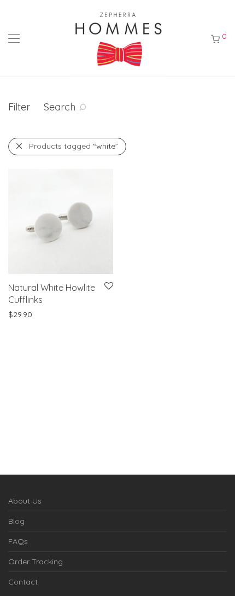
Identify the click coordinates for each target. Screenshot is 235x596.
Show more (23, 314)
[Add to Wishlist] (108, 286)
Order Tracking (35, 561)
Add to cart (70, 314)
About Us (25, 501)
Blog (16, 521)
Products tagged (73, 146)
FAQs (18, 541)
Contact (23, 582)
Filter (19, 107)
